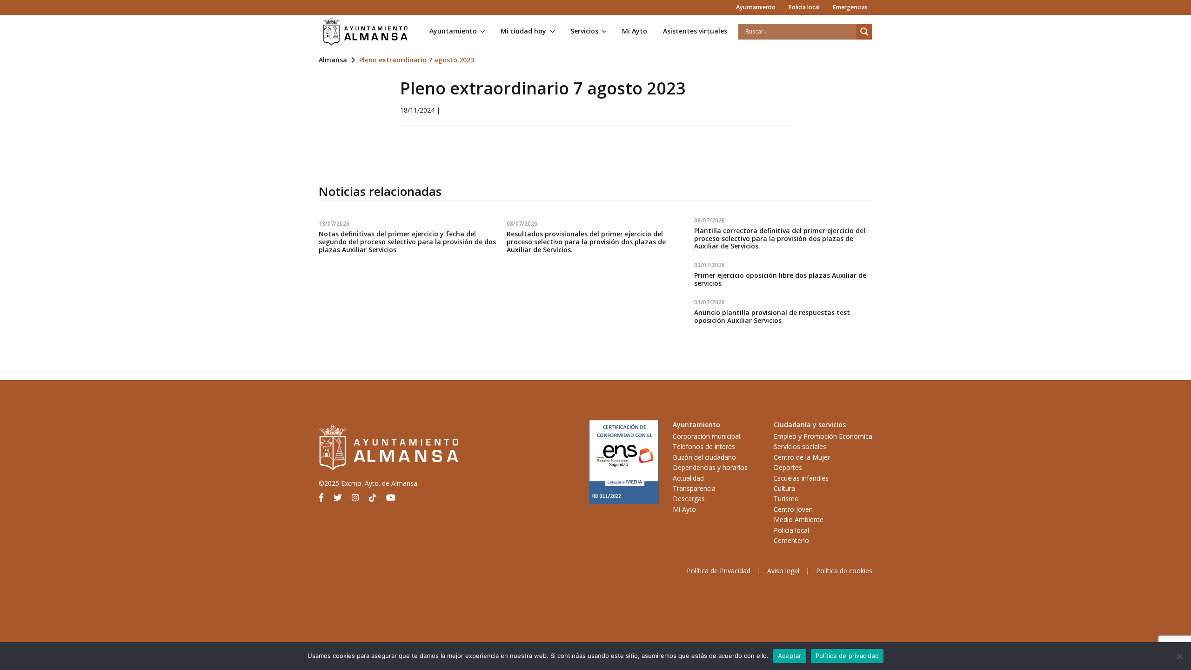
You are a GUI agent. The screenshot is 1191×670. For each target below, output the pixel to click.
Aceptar (790, 655)
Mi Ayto (634, 31)
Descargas (689, 498)
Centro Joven (793, 509)
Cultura (784, 488)
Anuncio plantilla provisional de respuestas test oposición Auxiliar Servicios (772, 316)
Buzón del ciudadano (704, 457)
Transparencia (694, 488)
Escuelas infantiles (801, 478)
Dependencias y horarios (710, 467)
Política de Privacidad (718, 570)
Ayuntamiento (756, 7)
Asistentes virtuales (695, 31)
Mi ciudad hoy (523, 31)
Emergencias (850, 7)
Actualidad (688, 478)
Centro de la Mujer (802, 457)
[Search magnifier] (864, 32)
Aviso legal (783, 570)
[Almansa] (365, 32)
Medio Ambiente (798, 519)
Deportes (788, 467)
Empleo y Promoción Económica (823, 436)
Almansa (333, 59)
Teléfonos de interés (704, 446)
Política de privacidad (847, 655)
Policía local (804, 7)
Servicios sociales (800, 446)
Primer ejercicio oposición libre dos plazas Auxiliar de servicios (780, 279)
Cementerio (791, 540)
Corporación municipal (706, 436)
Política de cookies (844, 570)
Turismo (786, 498)
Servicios (584, 31)
